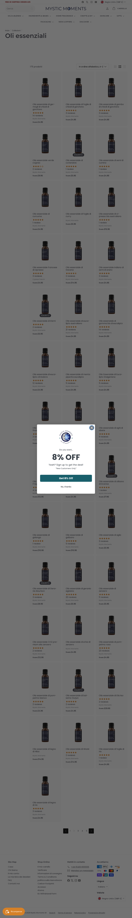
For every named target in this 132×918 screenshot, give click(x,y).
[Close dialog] (91, 428)
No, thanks (66, 486)
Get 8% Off (66, 478)
